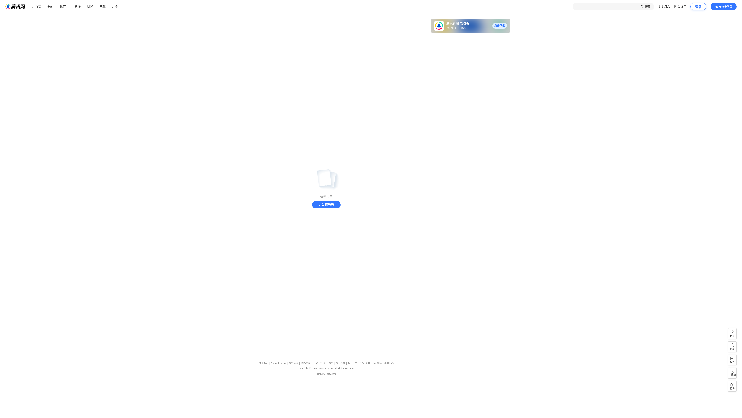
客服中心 (389, 363)
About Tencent (278, 363)
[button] (499, 26)
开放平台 (317, 363)
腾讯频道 (377, 363)
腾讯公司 (321, 374)
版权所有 (331, 374)
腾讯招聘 (340, 363)
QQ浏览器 (365, 363)
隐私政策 (305, 363)
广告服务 (329, 363)
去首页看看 (326, 205)
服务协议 (293, 363)
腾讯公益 (352, 363)
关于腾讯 (263, 363)
